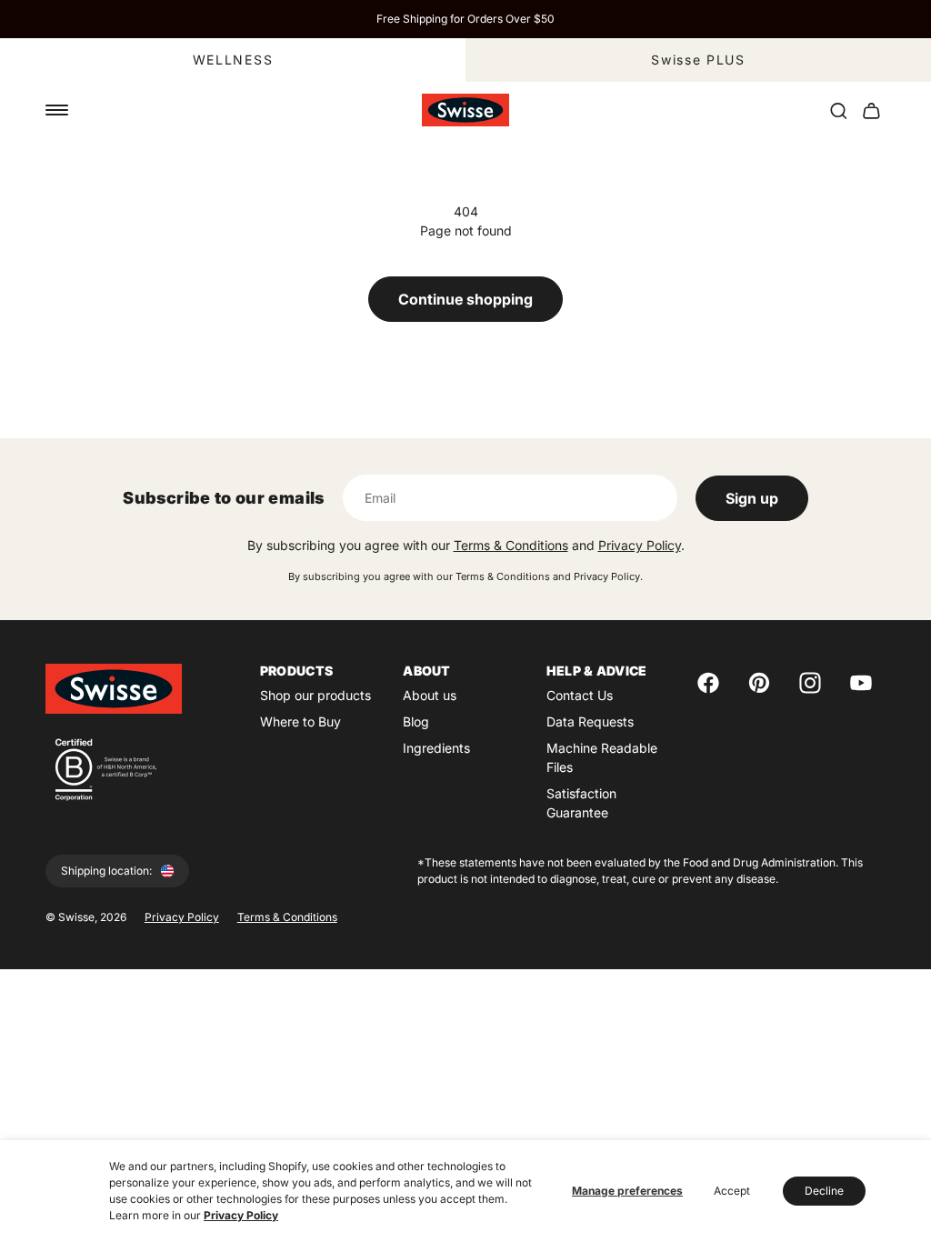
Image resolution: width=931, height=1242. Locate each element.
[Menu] (56, 110)
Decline (824, 1190)
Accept (732, 1190)
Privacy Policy (241, 1215)
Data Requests (590, 721)
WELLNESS (233, 59)
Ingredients (436, 748)
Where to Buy (300, 721)
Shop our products (315, 695)
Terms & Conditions (511, 545)
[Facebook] (708, 683)
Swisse (76, 917)
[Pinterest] (759, 683)
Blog (416, 721)
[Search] (838, 110)
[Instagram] (810, 683)
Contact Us (579, 695)
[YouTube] (861, 683)
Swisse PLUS (698, 59)
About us (429, 695)
